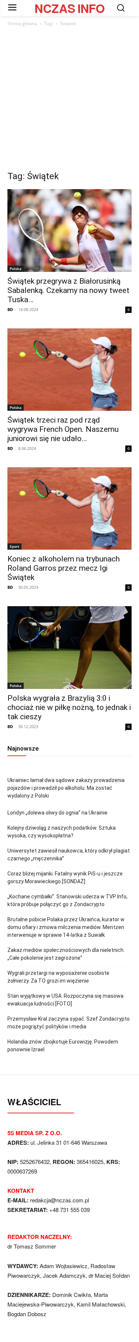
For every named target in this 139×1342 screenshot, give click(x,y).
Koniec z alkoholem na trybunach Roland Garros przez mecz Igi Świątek (63, 568)
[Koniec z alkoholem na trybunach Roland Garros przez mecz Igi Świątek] (69, 508)
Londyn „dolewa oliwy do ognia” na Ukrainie (57, 813)
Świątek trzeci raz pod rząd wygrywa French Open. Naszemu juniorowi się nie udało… (63, 429)
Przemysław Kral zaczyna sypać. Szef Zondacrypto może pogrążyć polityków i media (68, 1022)
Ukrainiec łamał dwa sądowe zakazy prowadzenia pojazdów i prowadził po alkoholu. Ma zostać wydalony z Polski (66, 788)
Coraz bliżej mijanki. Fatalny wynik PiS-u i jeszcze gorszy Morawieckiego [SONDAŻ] (65, 877)
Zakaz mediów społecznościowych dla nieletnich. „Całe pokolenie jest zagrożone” (66, 954)
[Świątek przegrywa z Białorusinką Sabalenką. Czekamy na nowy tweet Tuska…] (69, 230)
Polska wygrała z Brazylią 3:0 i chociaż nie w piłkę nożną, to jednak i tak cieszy (69, 707)
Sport (14, 546)
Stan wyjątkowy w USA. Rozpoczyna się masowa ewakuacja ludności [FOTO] (65, 1000)
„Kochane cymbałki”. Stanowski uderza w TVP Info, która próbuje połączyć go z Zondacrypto (67, 900)
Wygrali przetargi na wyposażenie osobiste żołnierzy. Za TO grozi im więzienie (58, 977)
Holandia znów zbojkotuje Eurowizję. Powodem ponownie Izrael (62, 1045)
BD (10, 309)
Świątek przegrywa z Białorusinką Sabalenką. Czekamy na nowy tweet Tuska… (68, 290)
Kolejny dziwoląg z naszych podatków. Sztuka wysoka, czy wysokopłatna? (61, 832)
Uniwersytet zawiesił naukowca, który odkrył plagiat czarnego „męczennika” (68, 854)
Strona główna (22, 23)
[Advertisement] (69, 100)
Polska (15, 268)
